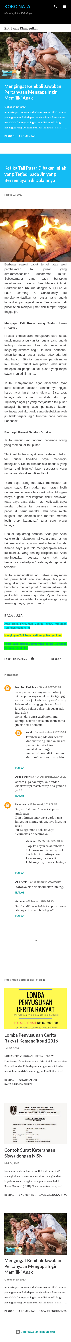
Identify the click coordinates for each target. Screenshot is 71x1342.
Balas (20, 768)
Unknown (21, 804)
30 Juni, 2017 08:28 (50, 687)
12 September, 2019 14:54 (50, 731)
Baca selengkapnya (18, 1084)
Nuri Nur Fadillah (25, 687)
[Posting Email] (32, 659)
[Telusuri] (56, 6)
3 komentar (27, 1194)
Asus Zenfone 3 (24, 776)
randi (29, 731)
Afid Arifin (21, 881)
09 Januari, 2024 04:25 (40, 901)
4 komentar (27, 136)
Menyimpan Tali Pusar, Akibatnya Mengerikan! (33, 635)
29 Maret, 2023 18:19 (50, 840)
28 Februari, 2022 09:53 (43, 804)
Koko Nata (17, 6)
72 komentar (28, 1079)
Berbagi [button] (9, 136)
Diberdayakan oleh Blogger (37, 1331)
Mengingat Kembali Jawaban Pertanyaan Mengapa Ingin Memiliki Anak (32, 92)
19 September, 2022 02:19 (45, 881)
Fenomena (20, 659)
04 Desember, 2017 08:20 (51, 776)
